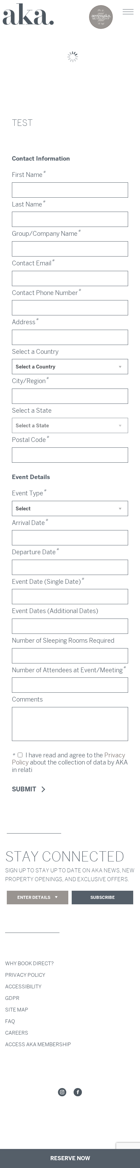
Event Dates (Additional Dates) (55, 611)
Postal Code (30, 440)
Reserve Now (70, 1158)
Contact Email (33, 263)
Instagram (62, 1092)
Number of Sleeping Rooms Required (63, 640)
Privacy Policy (25, 975)
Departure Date (35, 552)
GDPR (12, 998)
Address (25, 322)
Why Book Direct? (29, 963)
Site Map (16, 1010)
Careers (16, 1033)
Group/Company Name (46, 233)
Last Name (28, 204)
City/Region (30, 381)
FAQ (10, 1021)
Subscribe (102, 897)
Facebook (77, 1092)
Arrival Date (30, 523)
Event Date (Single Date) (48, 581)
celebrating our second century (101, 17)
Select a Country (35, 351)
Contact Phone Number (46, 293)
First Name (28, 174)
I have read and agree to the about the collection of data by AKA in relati (70, 762)
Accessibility (23, 986)
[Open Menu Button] (128, 11)
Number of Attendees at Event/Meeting (68, 670)
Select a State (32, 410)
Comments (27, 699)
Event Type (29, 493)
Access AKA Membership (38, 1044)
